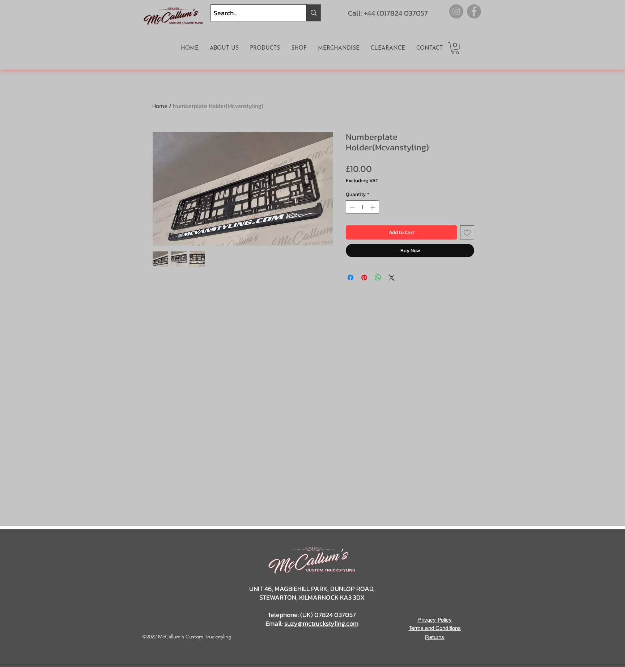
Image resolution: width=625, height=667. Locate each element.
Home (159, 105)
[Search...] (313, 13)
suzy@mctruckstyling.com (321, 623)
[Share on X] (391, 277)
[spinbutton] (362, 207)
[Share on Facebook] (350, 277)
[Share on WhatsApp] (378, 277)
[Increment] (373, 207)
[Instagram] (456, 11)
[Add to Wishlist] (467, 232)
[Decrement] (351, 207)
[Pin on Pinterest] (364, 277)
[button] (455, 48)
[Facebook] (474, 11)
